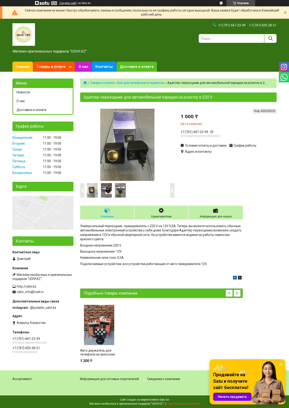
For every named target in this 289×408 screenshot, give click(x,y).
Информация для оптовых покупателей (109, 379)
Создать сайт (68, 3)
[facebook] (235, 278)
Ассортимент (22, 379)
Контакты (104, 67)
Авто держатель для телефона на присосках (97, 352)
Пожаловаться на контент (183, 403)
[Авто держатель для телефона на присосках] (99, 325)
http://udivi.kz (26, 286)
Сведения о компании (163, 379)
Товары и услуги (51, 67)
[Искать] (270, 38)
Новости (23, 92)
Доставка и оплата (137, 67)
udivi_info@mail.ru (30, 292)
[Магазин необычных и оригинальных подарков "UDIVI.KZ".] (23, 34)
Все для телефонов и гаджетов (140, 82)
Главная (23, 67)
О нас (83, 67)
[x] (240, 278)
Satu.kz (164, 399)
